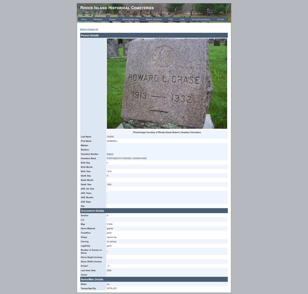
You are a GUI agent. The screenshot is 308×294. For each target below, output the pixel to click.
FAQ (171, 19)
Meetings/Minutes (131, 19)
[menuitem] (84, 19)
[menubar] (153, 19)
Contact (220, 19)
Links (182, 19)
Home (84, 19)
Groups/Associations (201, 19)
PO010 (110, 153)
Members (98, 19)
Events (112, 19)
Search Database (154, 19)
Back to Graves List (89, 29)
